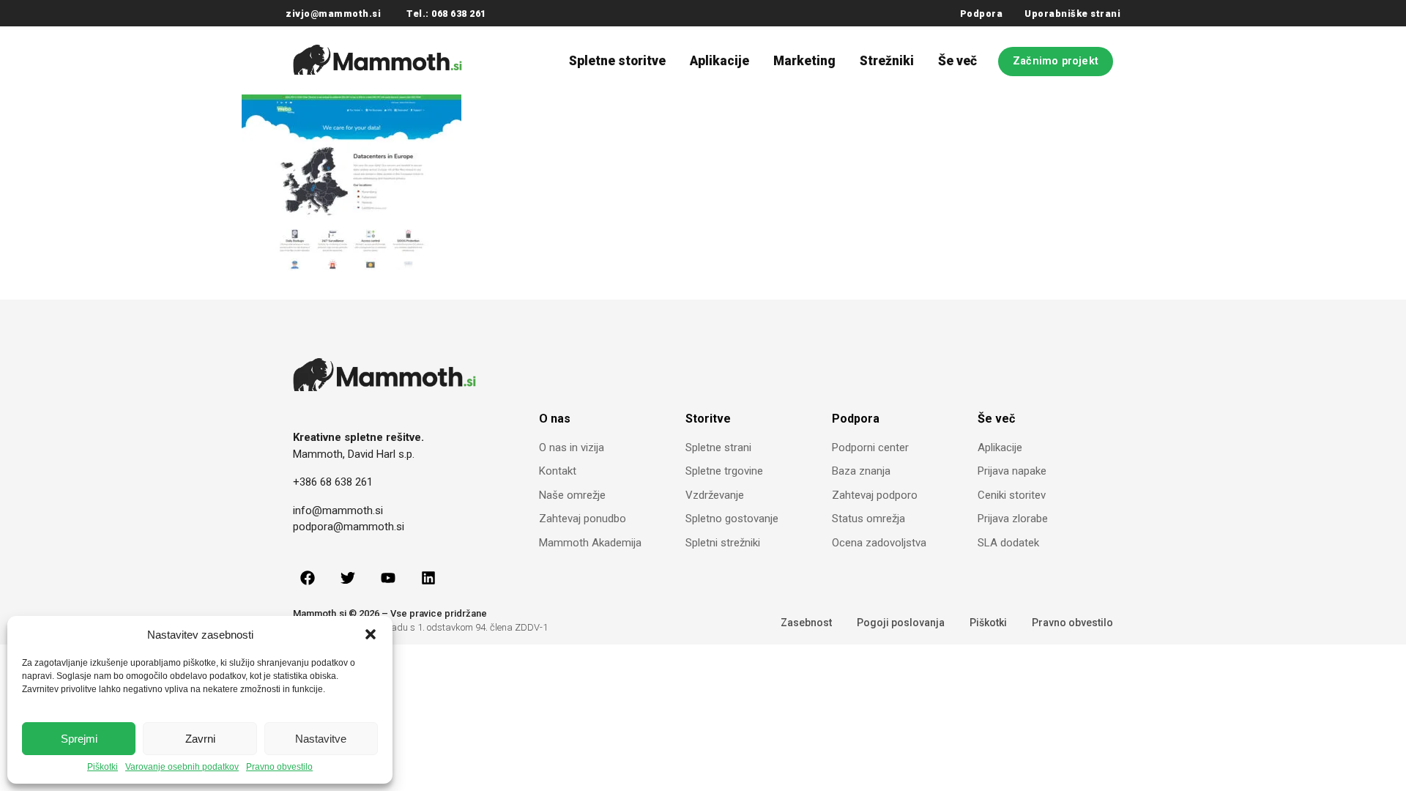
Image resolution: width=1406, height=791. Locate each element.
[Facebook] (307, 578)
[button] (370, 634)
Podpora (981, 13)
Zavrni (200, 738)
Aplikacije (719, 60)
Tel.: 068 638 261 (446, 13)
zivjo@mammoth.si (333, 13)
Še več (957, 60)
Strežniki (887, 60)
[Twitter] (347, 578)
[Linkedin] (428, 578)
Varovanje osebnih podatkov (182, 767)
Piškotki (102, 767)
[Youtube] (388, 578)
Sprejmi (79, 738)
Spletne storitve (617, 60)
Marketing (804, 60)
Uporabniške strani (1072, 13)
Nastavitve (320, 738)
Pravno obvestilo (279, 767)
